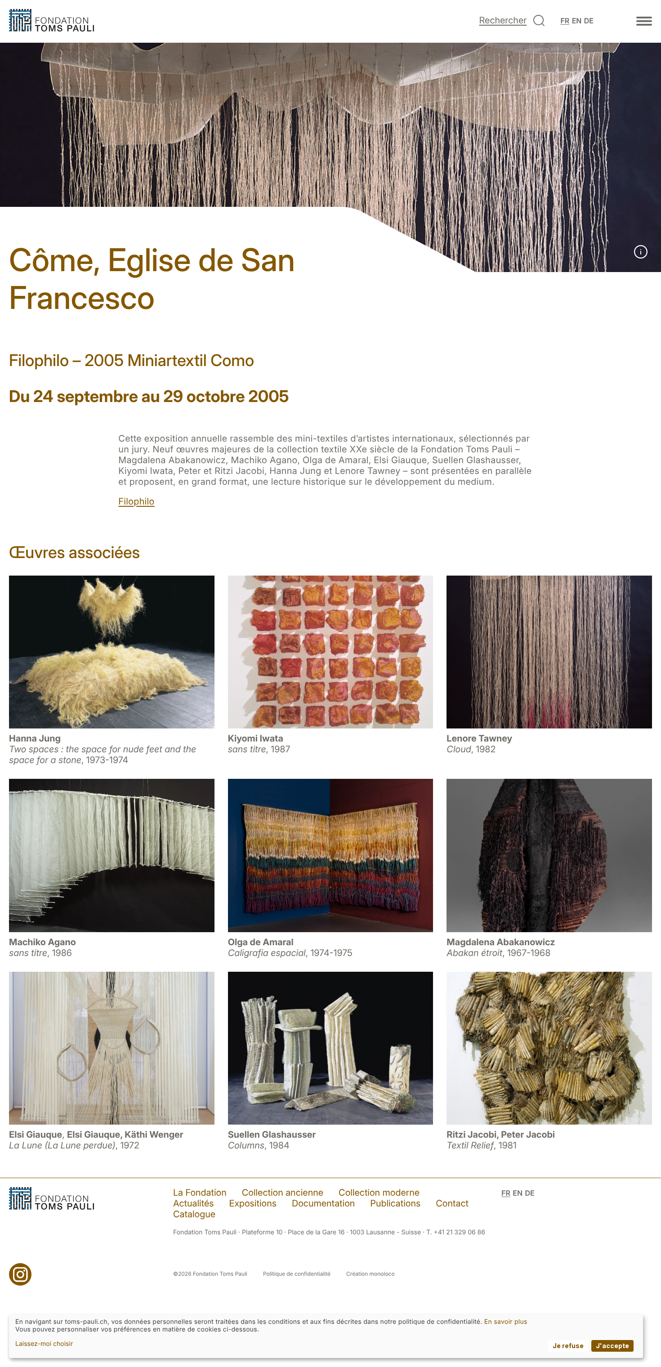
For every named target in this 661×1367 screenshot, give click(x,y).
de (589, 20)
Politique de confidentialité (296, 1273)
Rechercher (503, 20)
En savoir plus (505, 1322)
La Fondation (200, 1192)
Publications (395, 1203)
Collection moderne (379, 1192)
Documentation (323, 1203)
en (577, 20)
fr (564, 20)
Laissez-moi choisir (44, 1344)
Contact (452, 1203)
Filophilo (136, 501)
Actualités (193, 1203)
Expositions (253, 1203)
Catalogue (194, 1214)
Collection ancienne (282, 1192)
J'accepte (612, 1345)
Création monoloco (370, 1273)
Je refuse (568, 1345)
